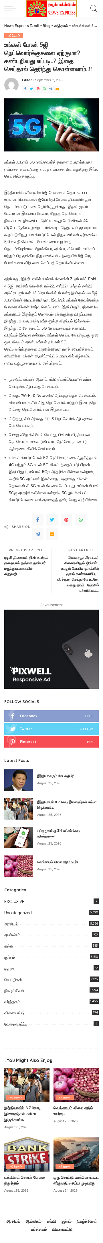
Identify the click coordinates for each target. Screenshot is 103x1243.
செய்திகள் (13, 979)
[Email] (57, 89)
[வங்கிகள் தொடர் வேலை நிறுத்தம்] (26, 1154)
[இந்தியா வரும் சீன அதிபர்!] (18, 780)
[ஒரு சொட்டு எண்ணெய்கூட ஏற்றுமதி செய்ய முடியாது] (76, 1154)
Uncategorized (18, 912)
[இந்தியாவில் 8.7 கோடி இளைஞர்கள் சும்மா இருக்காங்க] (18, 809)
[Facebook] (25, 89)
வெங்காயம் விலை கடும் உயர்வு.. (59, 862)
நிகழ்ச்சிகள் (14, 990)
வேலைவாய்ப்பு (15, 1024)
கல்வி (8, 946)
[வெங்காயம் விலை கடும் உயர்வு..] (18, 866)
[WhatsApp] (44, 89)
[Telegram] (50, 89)
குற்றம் (9, 957)
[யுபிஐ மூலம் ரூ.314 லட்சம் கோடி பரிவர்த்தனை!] (18, 837)
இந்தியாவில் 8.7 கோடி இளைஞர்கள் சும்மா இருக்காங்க (22, 1113)
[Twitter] (31, 89)
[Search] (93, 8)
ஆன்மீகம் (12, 934)
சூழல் (9, 968)
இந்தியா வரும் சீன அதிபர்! (55, 776)
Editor (27, 80)
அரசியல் (11, 924)
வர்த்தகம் (14, 35)
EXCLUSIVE (14, 901)
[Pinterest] (38, 89)
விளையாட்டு (14, 1013)
